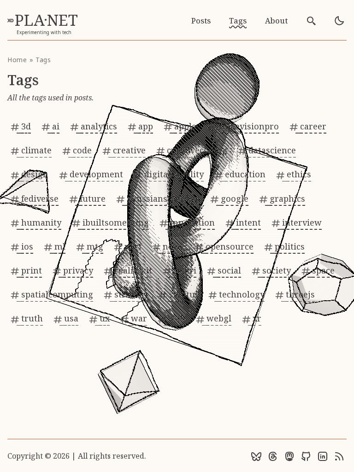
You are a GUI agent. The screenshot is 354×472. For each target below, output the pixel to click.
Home (17, 59)
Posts (201, 21)
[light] (339, 20)
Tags (238, 21)
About (276, 21)
